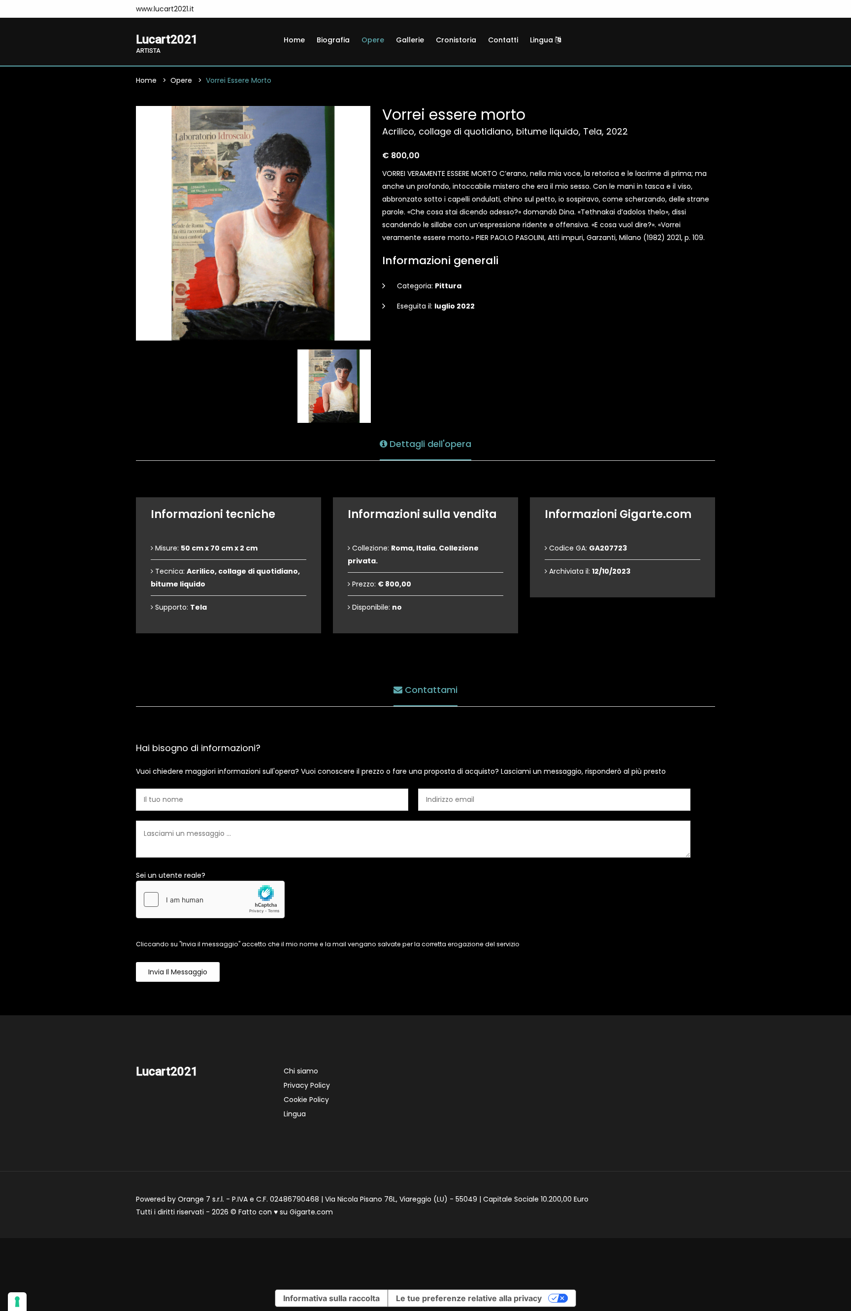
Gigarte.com (311, 1212)
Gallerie (410, 40)
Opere (372, 40)
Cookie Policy (306, 1099)
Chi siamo (301, 1071)
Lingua (542, 40)
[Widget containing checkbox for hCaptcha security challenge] (210, 899)
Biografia (333, 40)
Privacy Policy (307, 1085)
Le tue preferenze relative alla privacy (469, 1298)
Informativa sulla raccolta (331, 1298)
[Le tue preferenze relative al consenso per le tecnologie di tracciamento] (17, 1301)
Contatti (503, 40)
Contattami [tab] (430, 690)
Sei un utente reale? (170, 875)
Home (294, 40)
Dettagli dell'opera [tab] (429, 444)
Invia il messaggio (177, 972)
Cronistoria (456, 40)
